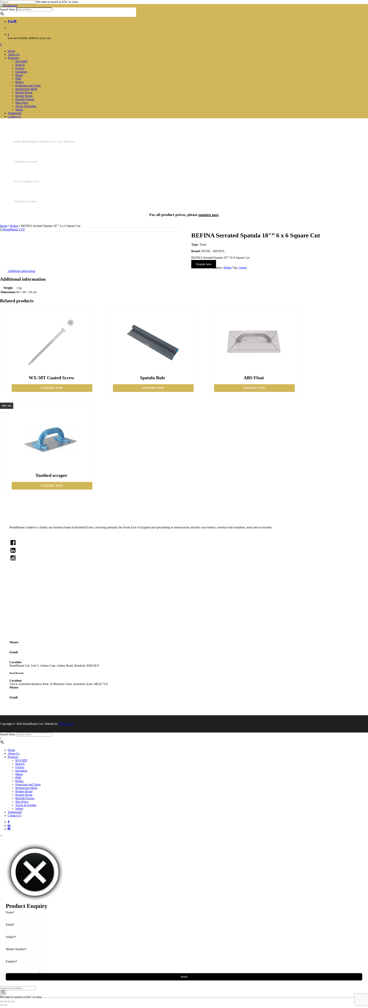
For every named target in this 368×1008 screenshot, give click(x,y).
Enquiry (11, 961)
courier (242, 267)
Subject (11, 937)
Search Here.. (8, 9)
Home (3, 225)
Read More (16, 533)
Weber (19, 808)
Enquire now (204, 264)
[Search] (3, 992)
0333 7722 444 (19, 690)
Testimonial (36, 584)
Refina (14, 225)
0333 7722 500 (19, 645)
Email (10, 924)
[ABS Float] (254, 342)
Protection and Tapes (28, 784)
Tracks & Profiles (25, 805)
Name (10, 912)
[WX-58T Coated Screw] (51, 342)
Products (13, 757)
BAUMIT (21, 760)
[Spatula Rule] (152, 342)
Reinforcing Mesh (26, 788)
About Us (35, 578)
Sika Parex (21, 801)
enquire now (208, 215)
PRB (20, 626)
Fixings (21, 610)
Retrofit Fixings (24, 798)
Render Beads (23, 794)
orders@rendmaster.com (24, 655)
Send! (184, 976)
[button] (1, 835)
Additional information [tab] (21, 271)
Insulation (23, 615)
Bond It (21, 605)
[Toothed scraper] (51, 440)
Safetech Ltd (66, 723)
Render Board (23, 791)
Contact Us (35, 589)
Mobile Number (16, 949)
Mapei (21, 621)
